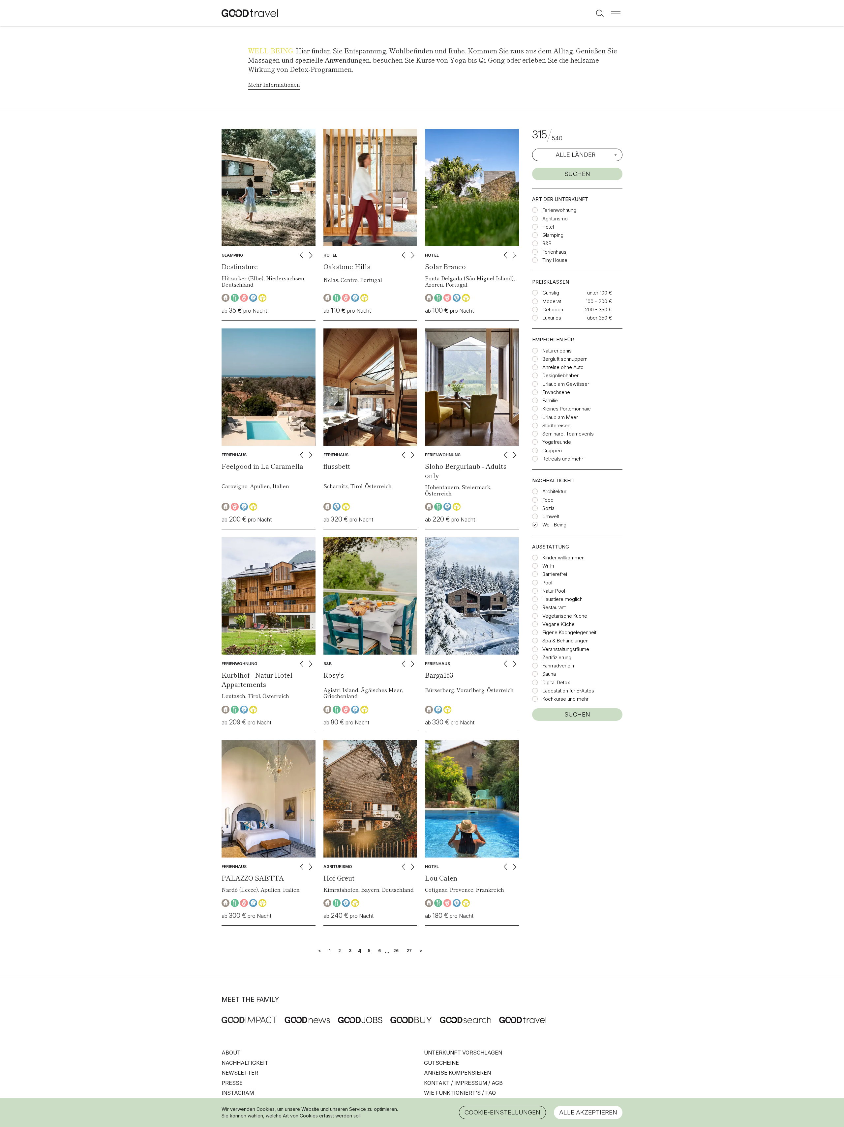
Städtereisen (556, 425)
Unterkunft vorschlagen (463, 1053)
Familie (550, 400)
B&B (547, 243)
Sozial (549, 508)
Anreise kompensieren (457, 1073)
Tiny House (554, 260)
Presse (232, 1083)
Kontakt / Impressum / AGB (463, 1083)
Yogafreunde (556, 442)
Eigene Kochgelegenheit (569, 632)
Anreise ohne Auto (563, 367)
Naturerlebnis (557, 350)
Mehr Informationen (274, 84)
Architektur (554, 491)
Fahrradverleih (558, 665)
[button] (615, 13)
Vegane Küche (558, 624)
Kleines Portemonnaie (566, 408)
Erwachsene (556, 392)
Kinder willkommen (563, 557)
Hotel (548, 227)
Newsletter (240, 1073)
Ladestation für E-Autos (568, 690)
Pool (547, 582)
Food (548, 500)
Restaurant (554, 607)
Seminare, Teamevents (568, 434)
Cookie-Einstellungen (502, 1112)
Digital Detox (556, 682)
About (231, 1053)
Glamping (552, 235)
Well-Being (554, 524)
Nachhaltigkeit (245, 1063)
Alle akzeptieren (588, 1112)
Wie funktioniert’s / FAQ (460, 1093)
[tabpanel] (269, 187)
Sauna (549, 674)
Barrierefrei (554, 574)
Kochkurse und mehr (565, 699)
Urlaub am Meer (560, 417)
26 (396, 950)
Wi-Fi (548, 566)
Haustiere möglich (562, 599)
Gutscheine (441, 1063)
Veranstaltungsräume (565, 649)
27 (409, 950)
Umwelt (550, 516)
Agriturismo (555, 218)
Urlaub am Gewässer (565, 384)
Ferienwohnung (559, 210)
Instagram (238, 1093)
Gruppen (552, 450)
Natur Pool (553, 591)
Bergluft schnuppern (565, 359)
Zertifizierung (556, 657)
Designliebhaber (560, 375)
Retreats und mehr (562, 459)
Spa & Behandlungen (565, 640)
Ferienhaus (554, 252)
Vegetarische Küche (564, 616)
